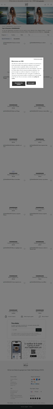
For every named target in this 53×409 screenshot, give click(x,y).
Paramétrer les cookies (19, 83)
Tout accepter (31, 83)
